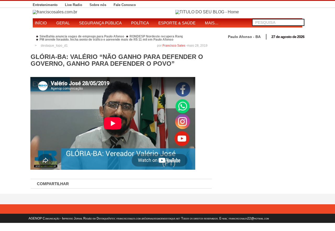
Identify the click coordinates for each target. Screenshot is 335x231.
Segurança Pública (100, 23)
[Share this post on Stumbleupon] (160, 184)
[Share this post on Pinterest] (141, 184)
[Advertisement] (260, 78)
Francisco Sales (174, 45)
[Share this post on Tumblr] (196, 184)
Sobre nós (98, 5)
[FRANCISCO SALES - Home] (207, 12)
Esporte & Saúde (177, 23)
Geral (63, 23)
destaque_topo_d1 (54, 45)
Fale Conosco (125, 5)
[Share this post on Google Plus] (123, 184)
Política (140, 23)
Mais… (212, 23)
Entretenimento (45, 5)
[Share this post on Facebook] (86, 184)
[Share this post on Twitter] (105, 184)
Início (41, 23)
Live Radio (73, 5)
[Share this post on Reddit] (178, 184)
